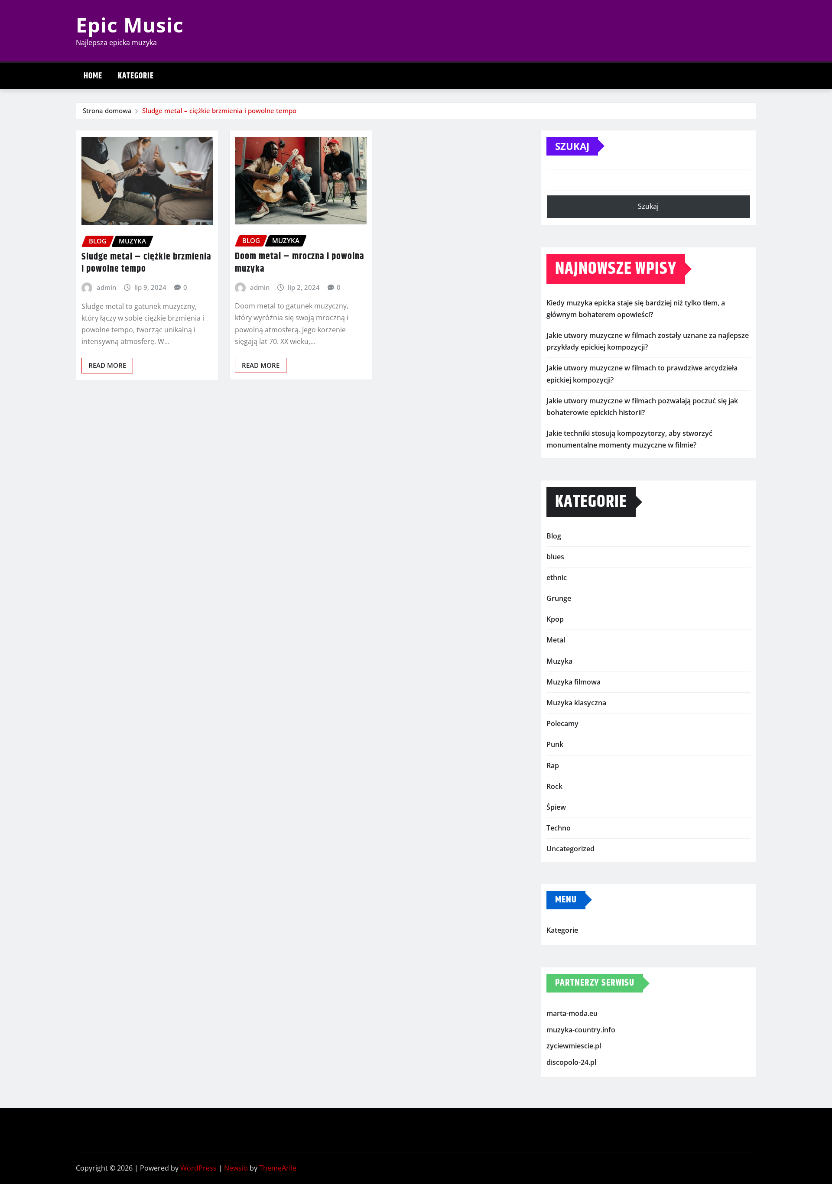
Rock (554, 786)
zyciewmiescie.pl (573, 1046)
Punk (554, 744)
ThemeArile (277, 1168)
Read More (107, 365)
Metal (555, 640)
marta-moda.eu (572, 1013)
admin (106, 287)
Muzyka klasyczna (576, 702)
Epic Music (130, 24)
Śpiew (556, 807)
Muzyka (559, 661)
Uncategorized (570, 848)
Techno (558, 828)
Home (93, 76)
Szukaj (572, 145)
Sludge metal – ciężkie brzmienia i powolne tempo (219, 110)
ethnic (556, 577)
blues (555, 556)
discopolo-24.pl (571, 1062)
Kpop (555, 619)
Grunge (558, 598)
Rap (552, 765)
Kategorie (136, 76)
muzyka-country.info (580, 1030)
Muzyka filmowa (573, 682)
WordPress (198, 1168)
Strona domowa (107, 110)
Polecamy (562, 723)
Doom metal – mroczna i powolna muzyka (299, 262)
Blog (553, 536)
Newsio (236, 1168)
